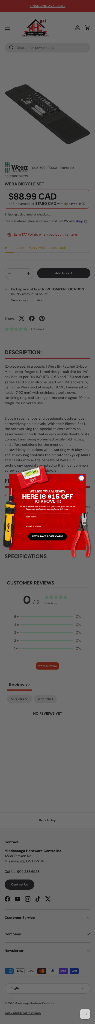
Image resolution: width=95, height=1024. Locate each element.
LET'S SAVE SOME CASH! (47, 536)
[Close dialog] (81, 477)
